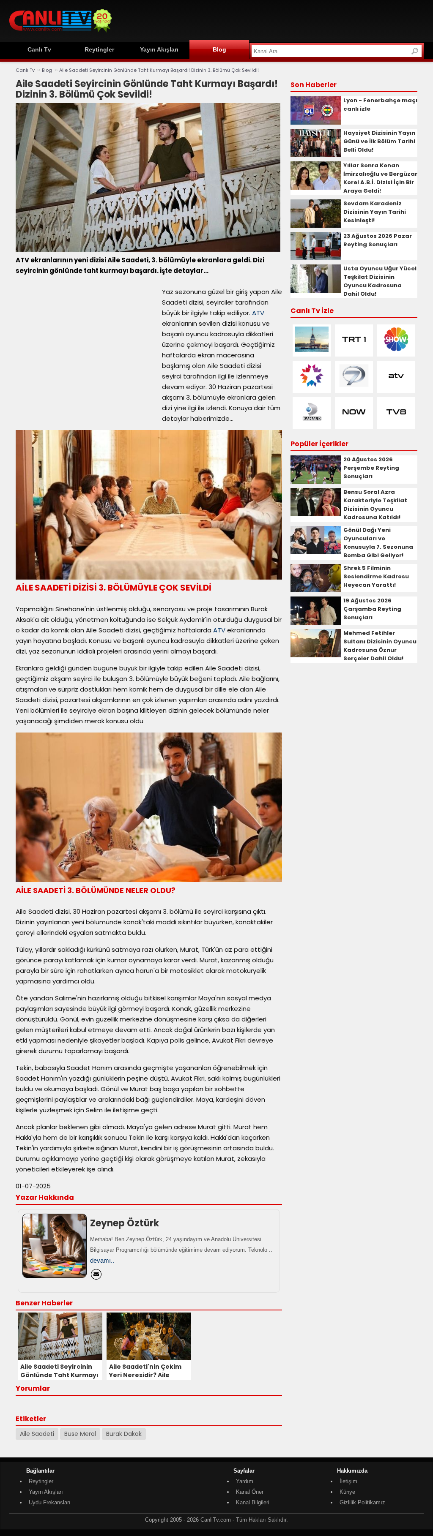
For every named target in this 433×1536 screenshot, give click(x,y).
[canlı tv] (60, 33)
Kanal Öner (249, 1492)
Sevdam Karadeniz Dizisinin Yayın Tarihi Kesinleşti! (374, 211)
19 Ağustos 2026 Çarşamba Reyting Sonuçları (372, 608)
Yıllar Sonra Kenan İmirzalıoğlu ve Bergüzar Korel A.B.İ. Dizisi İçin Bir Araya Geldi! (380, 178)
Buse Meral (80, 1434)
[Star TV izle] (312, 386)
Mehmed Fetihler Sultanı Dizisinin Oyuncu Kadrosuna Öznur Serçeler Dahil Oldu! (380, 645)
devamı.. (102, 1260)
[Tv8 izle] (396, 423)
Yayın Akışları (159, 49)
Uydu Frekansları (50, 1502)
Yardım (244, 1481)
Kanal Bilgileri (252, 1502)
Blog (219, 49)
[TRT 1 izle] (354, 350)
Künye (347, 1492)
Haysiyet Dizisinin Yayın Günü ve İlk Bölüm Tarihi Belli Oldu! (379, 141)
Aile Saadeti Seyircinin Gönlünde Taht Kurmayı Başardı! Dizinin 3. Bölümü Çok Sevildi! (159, 70)
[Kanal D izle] (312, 423)
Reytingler (99, 49)
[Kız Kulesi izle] (312, 350)
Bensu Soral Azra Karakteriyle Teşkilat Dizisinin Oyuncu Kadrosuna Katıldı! (375, 504)
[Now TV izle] (354, 423)
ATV (258, 312)
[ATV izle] (396, 386)
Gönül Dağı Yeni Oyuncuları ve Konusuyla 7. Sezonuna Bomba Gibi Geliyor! (378, 542)
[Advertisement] (270, 20)
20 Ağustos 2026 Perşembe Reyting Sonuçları (371, 467)
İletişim (348, 1481)
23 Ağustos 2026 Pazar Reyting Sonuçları (377, 240)
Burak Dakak (124, 1434)
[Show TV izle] (396, 350)
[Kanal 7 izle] (354, 386)
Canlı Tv (39, 49)
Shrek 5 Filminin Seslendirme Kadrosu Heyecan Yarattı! (376, 576)
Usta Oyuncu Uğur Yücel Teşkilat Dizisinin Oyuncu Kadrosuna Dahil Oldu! (380, 281)
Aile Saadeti (37, 1434)
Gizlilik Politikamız (362, 1502)
